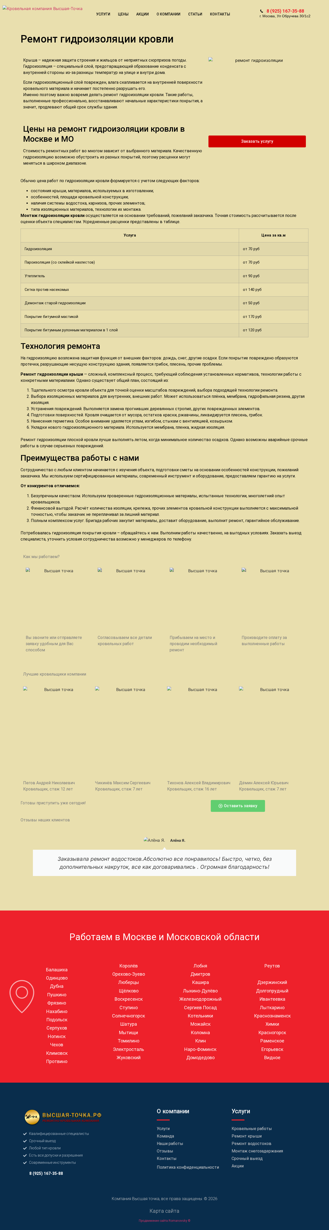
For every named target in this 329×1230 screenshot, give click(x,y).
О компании (168, 14)
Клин (200, 1040)
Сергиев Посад (200, 1007)
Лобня (200, 965)
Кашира (200, 982)
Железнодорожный (200, 999)
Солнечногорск (128, 1015)
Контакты (220, 14)
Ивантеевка (272, 999)
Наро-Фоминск (200, 1049)
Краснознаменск (272, 1015)
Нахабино (56, 1011)
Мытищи (128, 1032)
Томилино (128, 1040)
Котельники (200, 1015)
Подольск (56, 1019)
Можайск (200, 1024)
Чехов (56, 1044)
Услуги (103, 14)
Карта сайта (164, 1211)
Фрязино (56, 1003)
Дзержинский (272, 982)
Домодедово (200, 1057)
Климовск (57, 1053)
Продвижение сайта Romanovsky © (164, 1221)
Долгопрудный (272, 990)
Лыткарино (272, 1007)
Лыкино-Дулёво (200, 990)
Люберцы (128, 982)
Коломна (200, 1032)
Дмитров (200, 974)
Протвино (56, 1061)
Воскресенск (129, 999)
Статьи (195, 14)
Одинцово (57, 978)
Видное (272, 1057)
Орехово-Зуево (128, 974)
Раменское (272, 1040)
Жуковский (129, 1057)
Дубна (56, 986)
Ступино (129, 1007)
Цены (123, 14)
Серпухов (57, 1028)
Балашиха (57, 969)
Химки (272, 1024)
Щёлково (129, 990)
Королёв (128, 965)
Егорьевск (272, 1049)
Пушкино (56, 994)
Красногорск (272, 1032)
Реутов (272, 965)
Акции (142, 14)
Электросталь (128, 1049)
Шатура (128, 1024)
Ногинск (57, 1036)
